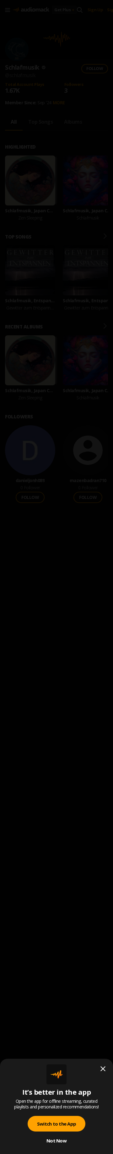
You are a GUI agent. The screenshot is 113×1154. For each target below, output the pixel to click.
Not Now (56, 1140)
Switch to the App (56, 1124)
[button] (56, 577)
